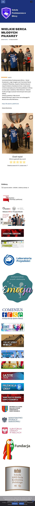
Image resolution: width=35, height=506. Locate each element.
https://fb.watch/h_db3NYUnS (10, 103)
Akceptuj (14, 503)
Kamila (6, 39)
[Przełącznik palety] (31, 1)
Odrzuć (21, 503)
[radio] (11, 162)
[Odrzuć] (33, 501)
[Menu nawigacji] (3, 1)
